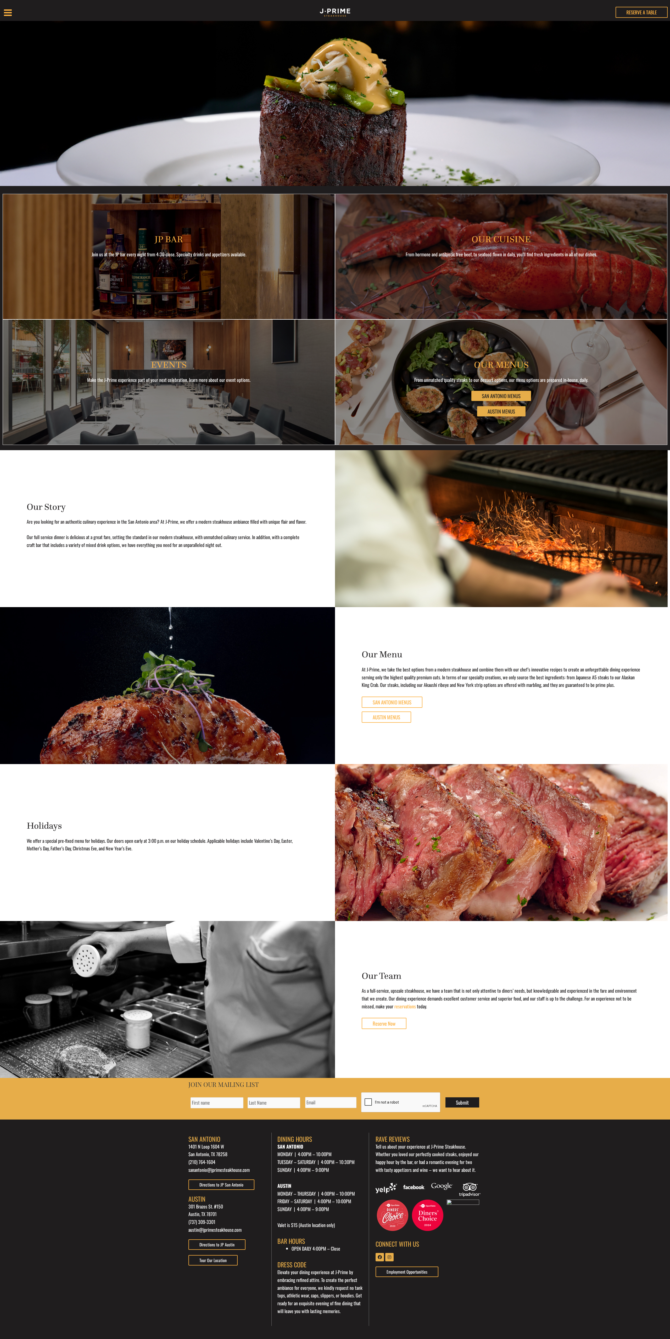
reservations (405, 1006)
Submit (462, 1102)
